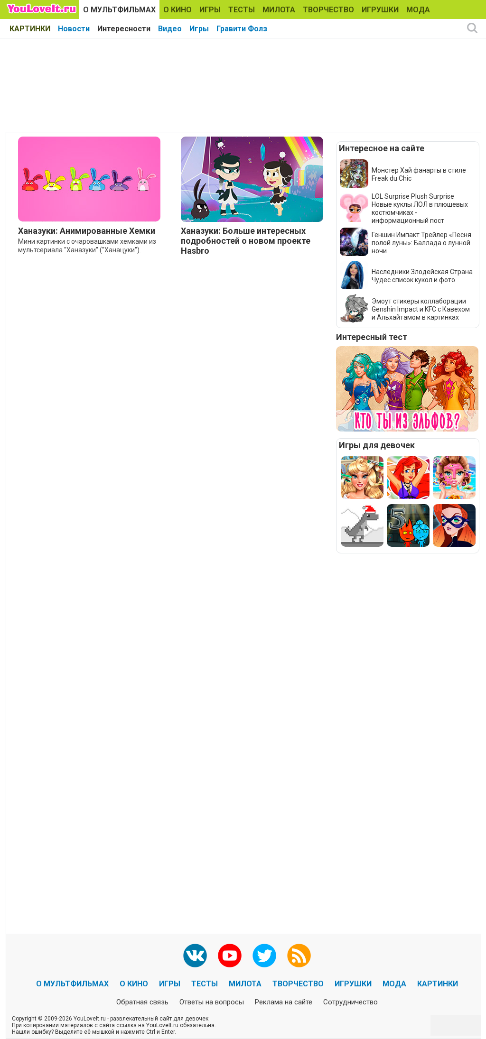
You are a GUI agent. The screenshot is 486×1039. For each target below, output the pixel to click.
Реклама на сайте (283, 1002)
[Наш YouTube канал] (230, 955)
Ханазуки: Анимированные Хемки (86, 231)
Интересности (123, 28)
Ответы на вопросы (211, 1002)
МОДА (418, 9)
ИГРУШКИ (380, 9)
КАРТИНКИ (29, 28)
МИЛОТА (278, 9)
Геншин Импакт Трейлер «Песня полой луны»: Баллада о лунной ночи (421, 243)
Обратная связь (142, 1002)
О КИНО (177, 9)
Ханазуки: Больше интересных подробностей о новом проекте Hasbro (245, 241)
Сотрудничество (350, 1002)
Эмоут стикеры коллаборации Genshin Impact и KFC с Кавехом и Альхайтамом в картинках (421, 309)
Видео (170, 28)
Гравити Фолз (241, 28)
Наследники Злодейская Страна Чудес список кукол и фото (422, 276)
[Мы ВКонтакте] (195, 955)
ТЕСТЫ (241, 9)
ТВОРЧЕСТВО (328, 9)
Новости (74, 28)
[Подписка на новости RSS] (299, 955)
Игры (199, 28)
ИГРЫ (210, 9)
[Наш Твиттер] (264, 955)
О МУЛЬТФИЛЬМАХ (119, 9)
